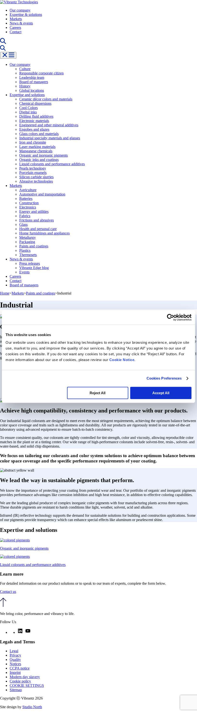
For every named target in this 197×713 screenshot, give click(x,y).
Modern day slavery (25, 677)
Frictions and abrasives (36, 220)
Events (24, 272)
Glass (23, 224)
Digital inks (28, 112)
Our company (20, 10)
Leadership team (31, 77)
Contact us (8, 592)
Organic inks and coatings (39, 160)
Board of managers (33, 82)
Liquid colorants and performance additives (52, 164)
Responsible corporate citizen (41, 73)
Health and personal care (38, 229)
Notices (15, 664)
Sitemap (16, 690)
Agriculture (28, 190)
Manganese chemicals (35, 151)
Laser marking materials (37, 147)
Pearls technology (32, 168)
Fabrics (24, 216)
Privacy (15, 655)
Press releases (29, 263)
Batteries (25, 199)
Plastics (25, 250)
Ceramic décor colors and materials (45, 99)
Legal (14, 651)
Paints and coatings (33, 246)
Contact (15, 32)
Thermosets (28, 255)
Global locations (31, 90)
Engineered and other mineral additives (48, 125)
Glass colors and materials (39, 134)
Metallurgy (27, 237)
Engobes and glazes (34, 129)
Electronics (27, 207)
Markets (16, 19)
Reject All (97, 393)
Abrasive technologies (36, 181)
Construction (29, 203)
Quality (15, 660)
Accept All (160, 393)
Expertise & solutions (26, 14)
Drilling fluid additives (36, 116)
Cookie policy (20, 681)
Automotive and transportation (42, 194)
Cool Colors (28, 108)
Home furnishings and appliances (44, 233)
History (25, 86)
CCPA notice (20, 668)
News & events (21, 23)
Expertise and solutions (27, 95)
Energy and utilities (34, 211)
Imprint (15, 672)
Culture (25, 69)
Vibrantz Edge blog (34, 268)
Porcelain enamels (33, 173)
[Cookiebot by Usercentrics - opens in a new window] (170, 317)
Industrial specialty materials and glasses (49, 138)
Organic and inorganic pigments (43, 155)
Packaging (27, 242)
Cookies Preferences (164, 378)
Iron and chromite (32, 142)
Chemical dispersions (35, 103)
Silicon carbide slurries (36, 177)
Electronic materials (34, 121)
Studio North (32, 707)
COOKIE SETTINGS (27, 685)
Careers (15, 27)
